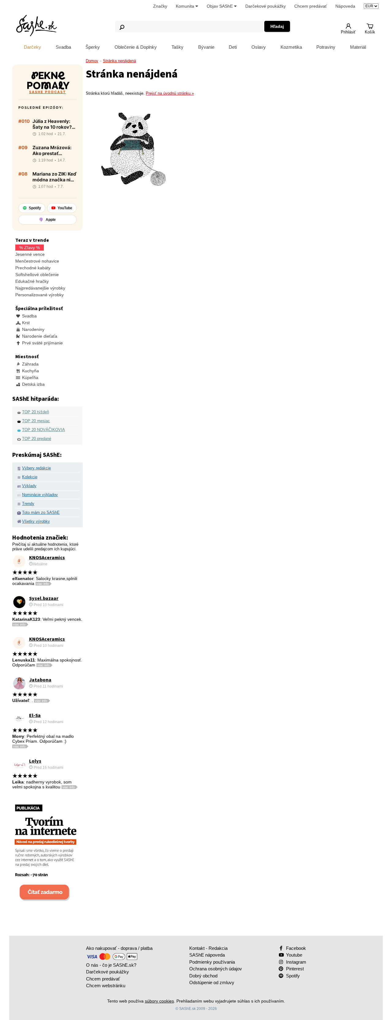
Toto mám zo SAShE (41, 512)
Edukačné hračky (32, 281)
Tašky (177, 47)
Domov (92, 61)
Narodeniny (32, 329)
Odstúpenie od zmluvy (211, 982)
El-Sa (35, 715)
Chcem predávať (310, 6)
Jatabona (40, 680)
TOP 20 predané (36, 438)
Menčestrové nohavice (37, 261)
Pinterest (294, 968)
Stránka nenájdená (119, 61)
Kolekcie (29, 477)
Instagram (295, 962)
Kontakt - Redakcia (208, 948)
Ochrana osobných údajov (215, 968)
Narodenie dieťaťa (39, 336)
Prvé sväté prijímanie (42, 342)
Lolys (35, 761)
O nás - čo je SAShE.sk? (111, 965)
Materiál (358, 47)
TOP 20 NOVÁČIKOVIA (43, 429)
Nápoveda (345, 6)
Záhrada (30, 364)
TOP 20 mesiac (36, 421)
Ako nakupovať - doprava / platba (119, 948)
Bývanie (206, 47)
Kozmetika (291, 47)
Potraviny (325, 47)
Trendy (28, 503)
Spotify (292, 975)
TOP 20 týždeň (35, 412)
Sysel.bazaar (43, 598)
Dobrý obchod (203, 975)
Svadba (63, 47)
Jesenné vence (30, 254)
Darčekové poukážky (265, 6)
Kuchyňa (30, 370)
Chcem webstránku (105, 985)
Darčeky (32, 47)
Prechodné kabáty (33, 267)
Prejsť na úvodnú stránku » (170, 93)
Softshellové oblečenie (37, 274)
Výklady (29, 485)
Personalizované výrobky (39, 294)
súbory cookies (159, 1001)
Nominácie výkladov (40, 494)
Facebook (295, 948)
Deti (233, 47)
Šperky (92, 47)
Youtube (293, 954)
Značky (160, 6)
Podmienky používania (212, 962)
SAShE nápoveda (207, 954)
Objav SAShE (220, 6)
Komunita (185, 6)
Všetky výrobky (36, 521)
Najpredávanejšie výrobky (40, 288)
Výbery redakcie (36, 468)
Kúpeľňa (29, 377)
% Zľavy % (29, 247)
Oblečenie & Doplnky (136, 47)
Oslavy (258, 47)
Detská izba (33, 384)
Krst (25, 322)
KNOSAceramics (47, 557)
